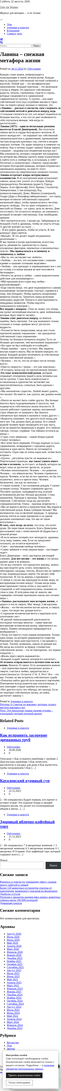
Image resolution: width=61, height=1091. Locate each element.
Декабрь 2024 (14, 994)
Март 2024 (13, 1022)
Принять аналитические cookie (24, 1075)
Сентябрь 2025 (15, 967)
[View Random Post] (1, 39)
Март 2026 (13, 949)
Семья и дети (14, 33)
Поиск (3, 860)
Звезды (11, 1048)
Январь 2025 (14, 991)
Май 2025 (12, 979)
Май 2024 (12, 1016)
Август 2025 (14, 970)
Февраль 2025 (15, 988)
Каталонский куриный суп (25, 780)
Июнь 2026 (13, 939)
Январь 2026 (14, 955)
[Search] (1, 42)
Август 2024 (14, 1006)
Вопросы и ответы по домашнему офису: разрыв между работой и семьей (28, 883)
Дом (9, 24)
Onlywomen (34, 68)
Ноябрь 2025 (14, 961)
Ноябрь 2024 (14, 997)
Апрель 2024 (14, 1019)
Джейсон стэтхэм (10, 894)
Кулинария (13, 30)
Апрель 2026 (14, 946)
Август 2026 (14, 933)
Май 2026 (12, 942)
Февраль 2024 (15, 1025)
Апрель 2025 (14, 982)
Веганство (13, 1042)
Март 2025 (13, 985)
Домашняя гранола (11, 903)
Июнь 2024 (13, 1013)
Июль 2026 (13, 936)
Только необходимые (19, 1082)
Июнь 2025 (13, 976)
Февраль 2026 (15, 952)
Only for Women (9, 7)
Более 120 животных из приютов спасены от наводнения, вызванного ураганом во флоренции (28, 889)
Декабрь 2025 (14, 958)
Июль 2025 (13, 973)
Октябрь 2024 (15, 1000)
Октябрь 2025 (15, 964)
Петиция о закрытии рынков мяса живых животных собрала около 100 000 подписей (30, 899)
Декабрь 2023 (14, 1028)
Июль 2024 (13, 1009)
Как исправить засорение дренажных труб (23, 737)
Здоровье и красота (18, 27)
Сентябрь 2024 (15, 1003)
